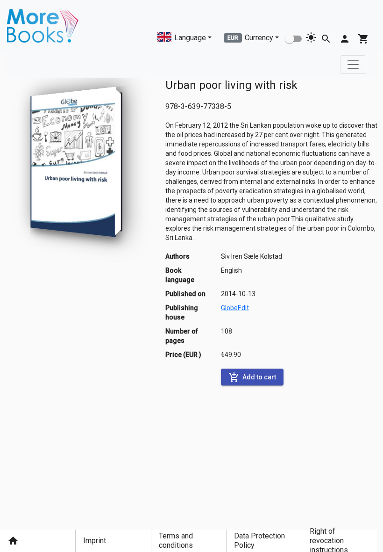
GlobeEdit (235, 308)
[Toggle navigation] (353, 64)
